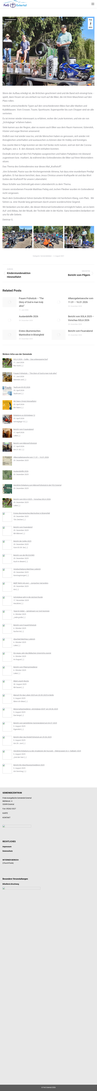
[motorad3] (17, 237)
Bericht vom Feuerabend (80, 331)
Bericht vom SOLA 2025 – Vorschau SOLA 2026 (81, 318)
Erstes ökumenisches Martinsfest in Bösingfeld (31, 333)
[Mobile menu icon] (92, 4)
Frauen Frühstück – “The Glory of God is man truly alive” (31, 302)
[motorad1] (79, 237)
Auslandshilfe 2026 (28, 316)
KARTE (5, 813)
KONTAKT (6, 818)
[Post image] (9, 302)
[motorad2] (48, 237)
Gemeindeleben (10, 19)
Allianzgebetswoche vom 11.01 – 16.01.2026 (80, 300)
